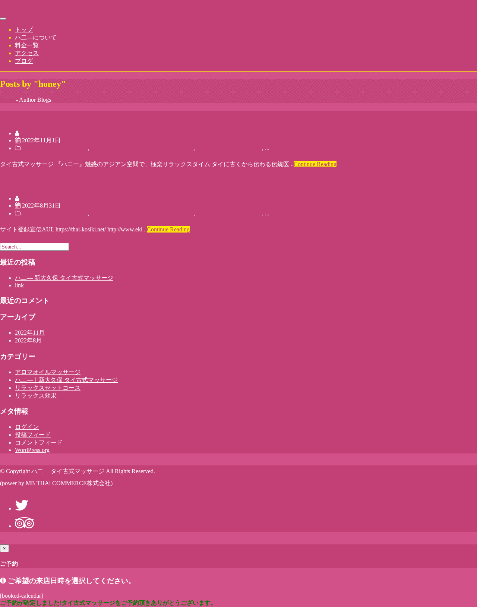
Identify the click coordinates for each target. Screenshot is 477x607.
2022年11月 (30, 332)
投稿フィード (33, 434)
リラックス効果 (36, 395)
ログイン (27, 427)
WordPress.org (32, 450)
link (7, 182)
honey (27, 133)
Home (7, 100)
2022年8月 (28, 340)
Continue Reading (315, 164)
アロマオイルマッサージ (55, 148)
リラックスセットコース (229, 148)
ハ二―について (36, 37)
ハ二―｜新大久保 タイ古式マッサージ (142, 148)
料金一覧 (27, 45)
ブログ (24, 61)
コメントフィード (39, 442)
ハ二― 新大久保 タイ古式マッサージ (75, 116)
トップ (24, 29)
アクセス (27, 53)
